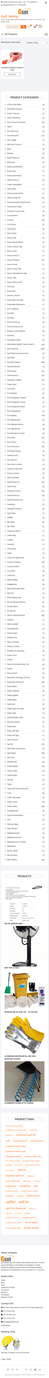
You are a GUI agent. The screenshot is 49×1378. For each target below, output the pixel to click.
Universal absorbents (15, 815)
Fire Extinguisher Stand (16, 407)
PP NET (10, 660)
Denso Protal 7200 (14, 269)
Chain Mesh (11, 189)
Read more (12, 74)
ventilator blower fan (12, 1218)
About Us (4, 1292)
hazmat (21, 1169)
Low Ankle (11, 571)
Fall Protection (12, 375)
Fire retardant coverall (13, 1161)
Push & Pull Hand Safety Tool (18, 664)
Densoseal (11, 291)
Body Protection (13, 158)
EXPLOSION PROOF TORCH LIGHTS (20, 344)
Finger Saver (12, 384)
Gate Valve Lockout (14, 464)
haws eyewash (10, 1170)
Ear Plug (10, 318)
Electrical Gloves (13, 322)
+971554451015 (32, 2)
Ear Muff (10, 313)
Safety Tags (11, 713)
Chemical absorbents (15, 193)
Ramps (9, 669)
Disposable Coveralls (15, 300)
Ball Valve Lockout (14, 144)
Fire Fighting (12, 415)
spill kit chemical (16, 1208)
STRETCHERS (12, 766)
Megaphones (12, 584)
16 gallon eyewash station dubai (16, 1130)
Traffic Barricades (14, 797)
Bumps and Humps (14, 176)
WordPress (40, 1375)
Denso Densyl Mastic (15, 242)
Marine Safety (12, 580)
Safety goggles (12, 695)
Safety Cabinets (13, 691)
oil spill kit (25, 1186)
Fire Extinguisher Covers (16, 402)
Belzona (10, 153)
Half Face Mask (13, 478)
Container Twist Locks (15, 211)
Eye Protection (12, 349)
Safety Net (11, 704)
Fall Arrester (12, 371)
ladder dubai (27, 1181)
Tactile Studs (12, 775)
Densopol (10, 287)
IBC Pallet (11, 522)
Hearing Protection (14, 509)
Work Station (12, 860)
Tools (9, 793)
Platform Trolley (13, 646)
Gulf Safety (9, 16)
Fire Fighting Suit (13, 429)
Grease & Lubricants (14, 469)
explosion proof (20, 1141)
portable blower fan (12, 1191)
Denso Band (11, 233)
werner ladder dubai (13, 1228)
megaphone (37, 1181)
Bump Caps (11, 171)
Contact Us (5, 1290)
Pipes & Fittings (13, 642)
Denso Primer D (13, 256)
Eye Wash (11, 358)
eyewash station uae (15, 1151)
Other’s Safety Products (16, 615)
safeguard (20, 1196)
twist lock (18, 1213)
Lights (9, 553)
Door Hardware (13, 309)
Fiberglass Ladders (14, 380)
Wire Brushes (12, 855)
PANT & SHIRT (12, 624)
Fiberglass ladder (13, 1156)
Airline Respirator (13, 118)
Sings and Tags (13, 731)
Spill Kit (10, 744)
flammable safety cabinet (31, 1161)
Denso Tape (11, 278)
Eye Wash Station (14, 362)
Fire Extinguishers (14, 411)
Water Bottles (12, 829)
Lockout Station (13, 566)
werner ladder (31, 1222)
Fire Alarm (11, 389)
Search (23, 26)
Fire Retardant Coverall (15, 433)
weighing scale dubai (14, 1223)
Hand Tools (11, 487)
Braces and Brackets (15, 167)
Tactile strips (12, 771)
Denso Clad (11, 238)
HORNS (10, 518)
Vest (9, 820)
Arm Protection (13, 136)
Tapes (9, 784)
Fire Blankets (12, 393)
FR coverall (18, 1165)
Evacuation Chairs (14, 340)
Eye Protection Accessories (17, 353)
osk (35, 1186)
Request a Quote (7, 1297)
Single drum (11, 726)
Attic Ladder (11, 140)
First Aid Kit (11, 442)
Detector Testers (13, 295)
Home (3, 1280)
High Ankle (11, 513)
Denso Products (13, 260)
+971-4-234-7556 (8, 1311)
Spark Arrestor (12, 740)
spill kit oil (32, 1209)
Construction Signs (14, 207)
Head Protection (13, 495)
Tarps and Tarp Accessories (17, 789)
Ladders (10, 540)
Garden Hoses (12, 455)
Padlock (10, 620)
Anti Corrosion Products (16, 122)
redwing (10, 1195)
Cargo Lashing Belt (14, 184)
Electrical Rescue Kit (15, 327)
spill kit (23, 1202)
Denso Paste (12, 251)
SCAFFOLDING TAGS (15, 718)
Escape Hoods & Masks (16, 331)
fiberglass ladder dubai (33, 1157)
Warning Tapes (12, 824)
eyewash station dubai (16, 1146)
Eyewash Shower (13, 367)
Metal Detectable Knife (15, 589)
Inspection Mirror (13, 531)
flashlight (9, 1165)
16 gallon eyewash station (14, 1126)
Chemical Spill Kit (14, 198)
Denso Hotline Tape (14, 247)
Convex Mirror (12, 215)
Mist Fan (10, 593)
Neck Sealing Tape (14, 598)
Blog (2, 1283)
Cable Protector (13, 180)
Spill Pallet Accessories (16, 749)
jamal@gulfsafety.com (8, 5)
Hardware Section (14, 491)
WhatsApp (6, 1325)
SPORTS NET (12, 762)
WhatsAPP (22, 5)
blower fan (9, 1135)
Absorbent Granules (14, 109)
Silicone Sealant (13, 722)
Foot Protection (13, 446)
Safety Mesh (12, 700)
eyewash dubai (36, 1141)
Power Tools (12, 655)
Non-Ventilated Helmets (16, 602)
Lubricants (11, 575)
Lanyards (10, 544)
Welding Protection (14, 837)
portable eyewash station (29, 1191)
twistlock (27, 1213)
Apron (9, 127)
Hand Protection (13, 482)
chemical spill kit (26, 1135)
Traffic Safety (12, 806)
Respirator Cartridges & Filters (18, 677)
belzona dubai (33, 1130)
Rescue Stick (12, 673)
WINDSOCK (11, 846)
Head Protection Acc (15, 500)
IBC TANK (11, 526)
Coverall (10, 220)
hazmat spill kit (15, 1175)
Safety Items (33, 1195)
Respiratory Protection (15, 682)
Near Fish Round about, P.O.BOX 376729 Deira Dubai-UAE (22, 1307)
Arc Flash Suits (13, 131)
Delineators (11, 229)
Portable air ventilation (15, 651)
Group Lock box (13, 473)
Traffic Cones (12, 802)
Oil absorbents (12, 606)
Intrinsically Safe (13, 1181)
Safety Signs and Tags (15, 709)
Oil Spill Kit (11, 611)
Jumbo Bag (11, 535)
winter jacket (31, 1227)
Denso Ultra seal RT (14, 282)
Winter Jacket (12, 851)
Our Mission (5, 1295)
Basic (9, 149)
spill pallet (9, 1213)
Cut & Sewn (11, 224)
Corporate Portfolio (8, 1287)
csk (8, 1140)
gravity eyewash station (32, 1165)
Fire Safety (11, 438)
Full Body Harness (14, 451)
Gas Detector (12, 460)
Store (3, 1285)
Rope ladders (12, 686)
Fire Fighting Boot (14, 420)
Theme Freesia (26, 1375)
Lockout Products (14, 562)
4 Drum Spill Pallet (14, 104)
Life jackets (11, 549)
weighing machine (29, 1218)
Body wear (11, 162)
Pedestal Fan (12, 638)
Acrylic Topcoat (13, 113)
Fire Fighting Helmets (15, 424)
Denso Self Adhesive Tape (17, 273)
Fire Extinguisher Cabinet (16, 398)
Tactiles (10, 780)
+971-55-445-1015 (8, 1315)
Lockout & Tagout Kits (15, 558)
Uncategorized (12, 811)
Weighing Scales (13, 833)
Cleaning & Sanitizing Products (18, 202)
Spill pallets (11, 753)
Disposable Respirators (16, 304)
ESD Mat (10, 335)
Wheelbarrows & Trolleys (16, 842)
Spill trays (11, 757)
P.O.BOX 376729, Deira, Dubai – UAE (14, 2)
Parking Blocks (13, 629)
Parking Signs (12, 633)
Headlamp (11, 504)
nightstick (11, 1186)
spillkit (10, 1202)
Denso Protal (12, 264)
